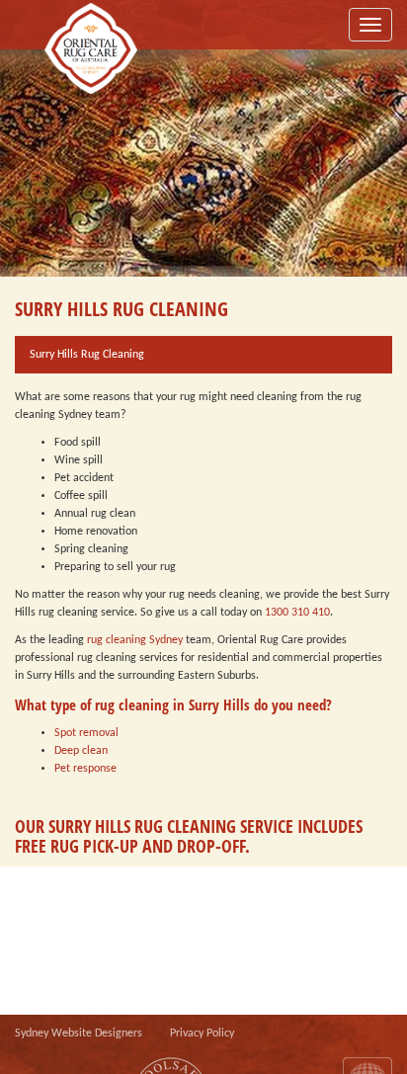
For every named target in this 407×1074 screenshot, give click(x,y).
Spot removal (86, 733)
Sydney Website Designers (78, 1033)
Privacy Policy (202, 1033)
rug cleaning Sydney (135, 640)
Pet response (85, 769)
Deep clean (81, 751)
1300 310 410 (297, 613)
